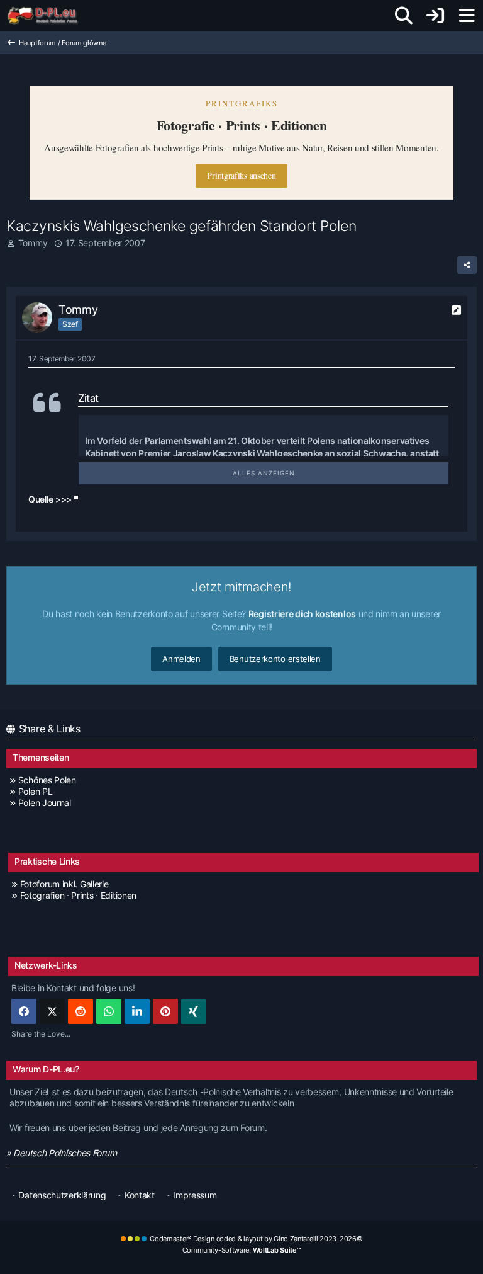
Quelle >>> (50, 499)
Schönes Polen (47, 780)
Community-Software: (241, 1250)
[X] (52, 1011)
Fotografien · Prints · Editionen (78, 895)
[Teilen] (467, 265)
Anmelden (181, 659)
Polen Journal (44, 802)
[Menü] (466, 15)
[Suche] (403, 15)
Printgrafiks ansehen (241, 175)
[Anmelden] (435, 15)
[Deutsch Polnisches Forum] (47, 15)
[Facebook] (23, 1011)
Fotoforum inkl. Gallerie (64, 884)
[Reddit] (80, 1011)
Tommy (33, 242)
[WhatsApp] (108, 1011)
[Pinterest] (165, 1011)
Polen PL (35, 791)
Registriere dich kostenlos (302, 613)
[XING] (193, 1011)
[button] (137, 1011)
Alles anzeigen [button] (264, 473)
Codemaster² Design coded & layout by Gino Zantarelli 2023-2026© (256, 1238)
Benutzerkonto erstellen (275, 659)
